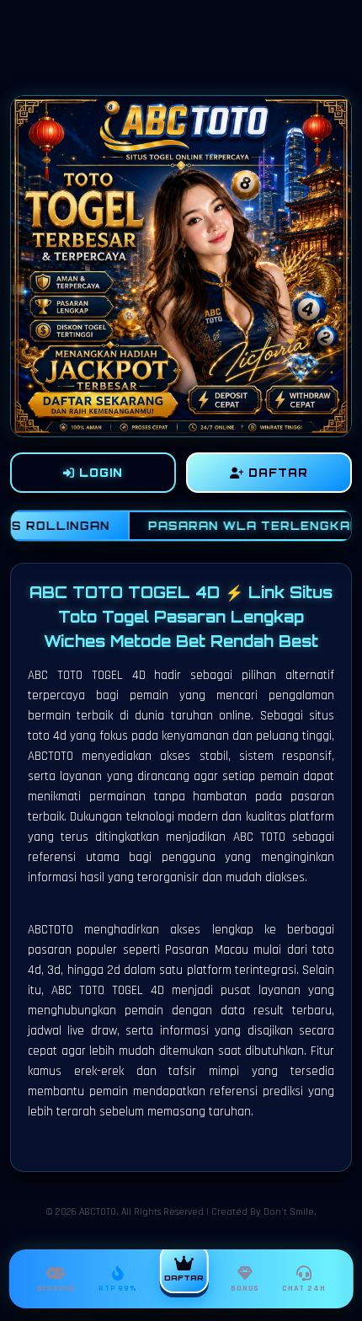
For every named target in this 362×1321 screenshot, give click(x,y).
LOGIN (99, 472)
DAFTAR (276, 472)
